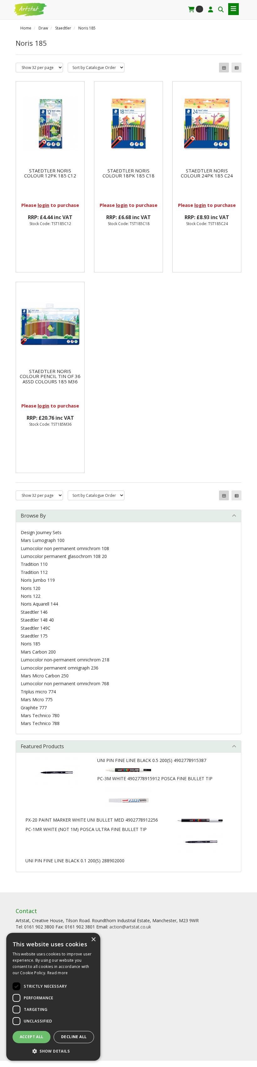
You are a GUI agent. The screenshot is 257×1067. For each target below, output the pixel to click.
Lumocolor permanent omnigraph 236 (59, 668)
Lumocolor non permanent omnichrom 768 (65, 683)
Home (25, 28)
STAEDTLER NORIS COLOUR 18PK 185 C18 (128, 173)
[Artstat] (30, 9)
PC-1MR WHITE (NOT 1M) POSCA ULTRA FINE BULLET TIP (86, 829)
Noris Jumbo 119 (38, 580)
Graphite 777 (34, 708)
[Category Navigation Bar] (233, 9)
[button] (53, 1050)
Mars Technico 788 (40, 723)
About (22, 950)
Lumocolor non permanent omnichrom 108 (65, 548)
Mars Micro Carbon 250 (45, 676)
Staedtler (63, 28)
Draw (43, 28)
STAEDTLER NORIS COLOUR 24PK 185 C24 (207, 173)
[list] (236, 67)
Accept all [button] (32, 1036)
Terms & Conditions (36, 958)
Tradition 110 (34, 564)
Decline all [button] (74, 1036)
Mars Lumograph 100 (43, 540)
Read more (57, 972)
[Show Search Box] (221, 10)
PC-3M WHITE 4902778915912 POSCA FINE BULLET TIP (154, 778)
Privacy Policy (29, 966)
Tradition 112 (34, 572)
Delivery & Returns (35, 998)
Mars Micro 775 (37, 699)
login (43, 205)
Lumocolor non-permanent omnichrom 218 (65, 660)
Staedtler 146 (34, 612)
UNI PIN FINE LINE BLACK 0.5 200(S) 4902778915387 (151, 760)
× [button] (93, 939)
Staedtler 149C (35, 628)
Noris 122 (30, 596)
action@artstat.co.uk (130, 927)
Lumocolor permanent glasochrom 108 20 (64, 556)
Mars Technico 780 (40, 715)
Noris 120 (30, 588)
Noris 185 (87, 28)
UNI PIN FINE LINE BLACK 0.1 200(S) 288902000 (74, 861)
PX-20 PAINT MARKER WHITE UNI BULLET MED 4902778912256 (91, 820)
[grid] (224, 67)
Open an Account (33, 990)
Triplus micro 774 (38, 692)
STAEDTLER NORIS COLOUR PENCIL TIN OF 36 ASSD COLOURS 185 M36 (50, 376)
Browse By (33, 515)
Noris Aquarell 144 (39, 604)
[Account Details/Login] (210, 10)
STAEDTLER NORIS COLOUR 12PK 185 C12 (50, 173)
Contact (24, 1006)
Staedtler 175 (34, 636)
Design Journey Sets (41, 532)
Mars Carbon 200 (38, 652)
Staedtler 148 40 (37, 620)
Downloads (27, 1014)
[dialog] (53, 997)
